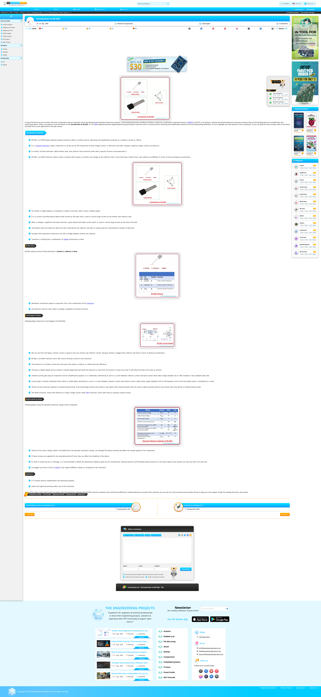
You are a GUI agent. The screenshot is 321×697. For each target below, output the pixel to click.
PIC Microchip (303, 187)
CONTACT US (313, 688)
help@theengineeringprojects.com (210, 651)
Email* (141, 566)
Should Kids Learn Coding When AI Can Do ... (130, 673)
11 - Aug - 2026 (118, 655)
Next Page (284, 514)
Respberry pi (169, 636)
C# (4, 62)
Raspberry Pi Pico (8, 30)
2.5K (29, 29)
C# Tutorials (303, 237)
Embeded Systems (304, 244)
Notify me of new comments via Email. (134, 577)
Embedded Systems (37, 12)
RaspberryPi (4, 12)
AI (46, 12)
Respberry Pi (303, 172)
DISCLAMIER (300, 688)
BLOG (37, 9)
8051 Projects (7, 42)
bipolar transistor (42, 146)
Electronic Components (125, 24)
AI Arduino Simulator (308, 12)
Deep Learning (53, 12)
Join (312, 3)
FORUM (78, 9)
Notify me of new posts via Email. (156, 577)
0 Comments (283, 24)
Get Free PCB (299, 9)
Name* (125, 566)
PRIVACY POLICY (286, 688)
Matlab (5, 55)
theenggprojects (204, 637)
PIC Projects (6, 39)
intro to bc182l (47, 494)
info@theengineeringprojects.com (210, 648)
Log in (308, 3)
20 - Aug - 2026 (118, 634)
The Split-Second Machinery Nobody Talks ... (130, 663)
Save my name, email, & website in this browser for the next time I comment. (144, 574)
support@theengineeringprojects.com (211, 654)
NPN (96, 124)
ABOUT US (124, 9)
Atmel (166, 646)
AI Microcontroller (293, 12)
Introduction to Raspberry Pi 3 (193, 505)
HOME (17, 9)
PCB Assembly (310, 9)
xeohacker (142, 634)
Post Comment (186, 569)
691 (286, 29)
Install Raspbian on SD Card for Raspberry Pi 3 (40, 505)
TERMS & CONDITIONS (268, 688)
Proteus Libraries (63, 12)
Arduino (22, 12)
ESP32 (11, 12)
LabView (5, 52)
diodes (66, 239)
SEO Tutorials (303, 251)
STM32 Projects (7, 36)
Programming (5, 58)
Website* (157, 566)
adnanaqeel (206, 24)
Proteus (5, 49)
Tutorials (130, 634)
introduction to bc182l (35, 494)
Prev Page (30, 514)
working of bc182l (71, 494)
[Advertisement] (157, 41)
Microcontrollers (5, 21)
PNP (87, 393)
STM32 (16, 12)
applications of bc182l (58, 494)
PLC (29, 12)
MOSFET (190, 122)
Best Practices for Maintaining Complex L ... (130, 652)
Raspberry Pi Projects (9, 27)
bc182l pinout (81, 494)
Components (303, 230)
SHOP (57, 9)
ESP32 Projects (7, 33)
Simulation (4, 45)
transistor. (90, 303)
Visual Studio (303, 194)
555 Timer (302, 208)
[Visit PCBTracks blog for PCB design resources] (305, 104)
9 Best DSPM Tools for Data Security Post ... (129, 641)
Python (5, 65)
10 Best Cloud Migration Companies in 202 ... (130, 631)
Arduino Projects (7, 24)
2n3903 (57, 467)
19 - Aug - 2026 (118, 644)
